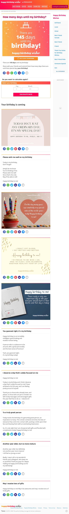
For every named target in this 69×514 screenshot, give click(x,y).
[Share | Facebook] (4, 185)
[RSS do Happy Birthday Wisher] (66, 511)
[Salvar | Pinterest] (8, 73)
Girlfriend (58, 23)
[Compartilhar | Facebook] (4, 73)
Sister (24, 6)
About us (59, 508)
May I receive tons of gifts (13, 483)
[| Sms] (19, 73)
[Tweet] (11, 185)
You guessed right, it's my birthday (17, 331)
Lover (56, 27)
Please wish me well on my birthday (17, 157)
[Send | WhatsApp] (8, 185)
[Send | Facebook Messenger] (19, 185)
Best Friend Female (58, 36)
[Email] (26, 73)
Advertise (65, 508)
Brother (44, 6)
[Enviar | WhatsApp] (11, 73)
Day (17, 86)
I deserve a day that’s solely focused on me (20, 373)
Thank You (37, 6)
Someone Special (60, 64)
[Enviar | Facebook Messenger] (23, 73)
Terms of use (52, 508)
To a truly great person (12, 412)
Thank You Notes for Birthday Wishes (60, 52)
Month (30, 86)
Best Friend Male (60, 59)
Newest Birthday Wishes (16, 508)
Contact (40, 508)
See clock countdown (27, 58)
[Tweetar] (15, 73)
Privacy (45, 508)
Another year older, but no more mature (19, 444)
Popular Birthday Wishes (30, 508)
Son (56, 68)
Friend (30, 6)
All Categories (60, 71)
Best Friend (16, 6)
